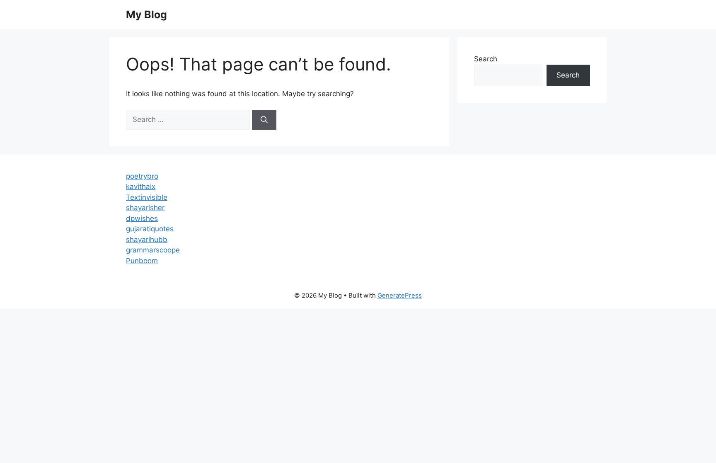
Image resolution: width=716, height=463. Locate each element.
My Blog (146, 14)
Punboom (142, 261)
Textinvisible (146, 197)
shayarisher (145, 208)
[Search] (264, 120)
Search (485, 59)
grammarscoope (153, 250)
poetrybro (142, 176)
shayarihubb (146, 239)
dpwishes (142, 218)
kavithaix (140, 186)
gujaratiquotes (150, 229)
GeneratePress (399, 295)
